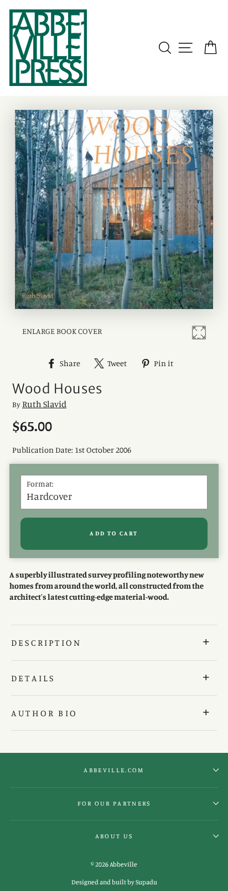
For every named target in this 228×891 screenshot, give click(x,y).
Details (33, 678)
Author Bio (44, 712)
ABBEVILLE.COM (114, 770)
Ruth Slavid (44, 403)
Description (46, 642)
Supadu (146, 882)
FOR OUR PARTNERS (114, 803)
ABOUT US (114, 836)
